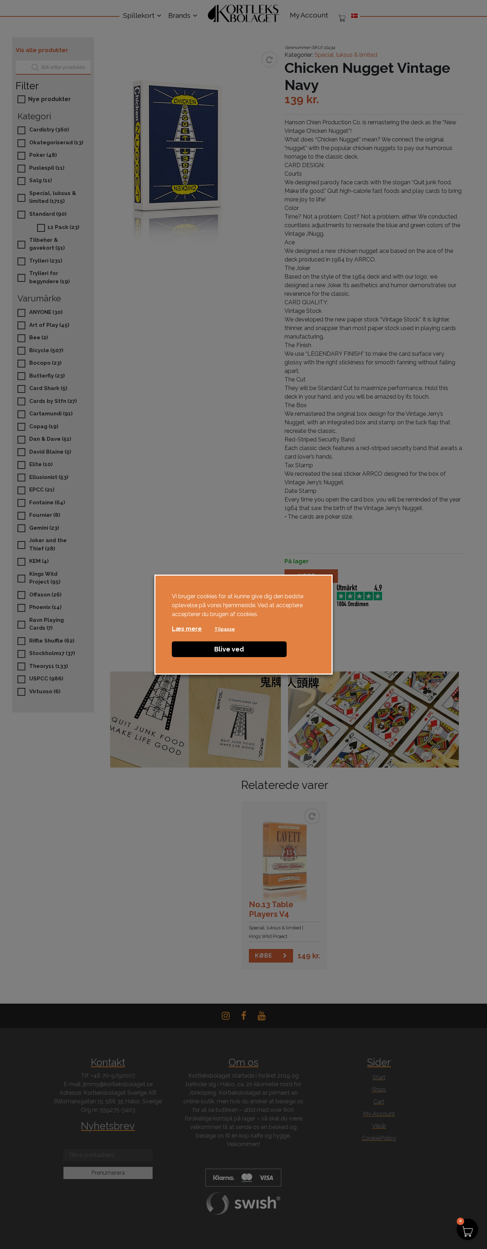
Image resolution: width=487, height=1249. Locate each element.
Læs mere (187, 628)
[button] (467, 1229)
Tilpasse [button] (224, 629)
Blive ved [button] (229, 649)
